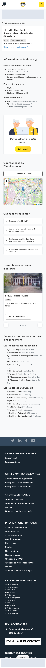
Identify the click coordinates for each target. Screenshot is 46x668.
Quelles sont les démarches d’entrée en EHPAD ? (24, 250)
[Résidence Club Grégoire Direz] (23, 325)
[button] (23, 189)
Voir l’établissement (17, 317)
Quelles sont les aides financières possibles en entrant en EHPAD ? (21, 240)
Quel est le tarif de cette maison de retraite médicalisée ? (22, 230)
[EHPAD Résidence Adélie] (20, 325)
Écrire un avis (23, 149)
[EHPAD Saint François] (25, 325)
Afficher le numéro (24, 174)
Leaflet (38, 204)
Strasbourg (28, 43)
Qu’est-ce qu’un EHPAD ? (18, 221)
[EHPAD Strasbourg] (13, 23)
